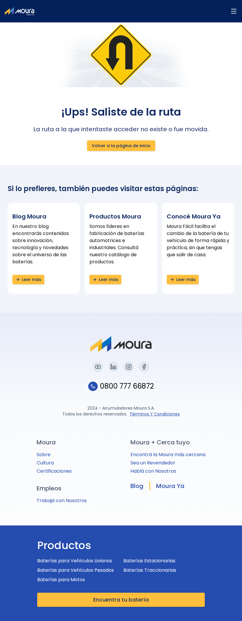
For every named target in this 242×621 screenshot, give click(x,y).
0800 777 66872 (127, 386)
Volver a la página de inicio (121, 146)
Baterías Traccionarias (149, 570)
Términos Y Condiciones (155, 414)
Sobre (43, 454)
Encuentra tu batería (121, 599)
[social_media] (98, 367)
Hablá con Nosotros (153, 471)
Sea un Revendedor (152, 462)
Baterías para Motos (61, 579)
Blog (136, 486)
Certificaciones (54, 471)
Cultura (45, 462)
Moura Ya (170, 486)
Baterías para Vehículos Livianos (74, 560)
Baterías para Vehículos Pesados (75, 570)
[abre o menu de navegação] (233, 11)
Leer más (31, 279)
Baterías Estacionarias (149, 560)
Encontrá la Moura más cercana (167, 454)
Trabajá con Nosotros (62, 500)
